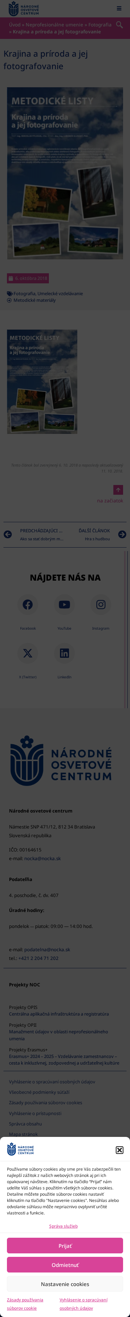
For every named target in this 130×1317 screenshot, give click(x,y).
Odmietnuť (65, 1264)
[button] (119, 1150)
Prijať (65, 1245)
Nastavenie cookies (65, 1283)
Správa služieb (63, 1226)
